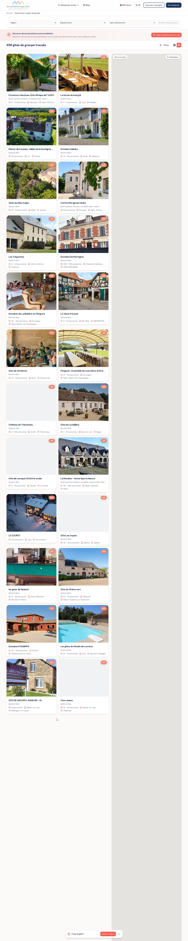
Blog (88, 5)
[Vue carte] (179, 45)
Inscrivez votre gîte (154, 5)
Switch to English (108, 934)
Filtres (166, 45)
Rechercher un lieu (68, 5)
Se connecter (173, 5)
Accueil (10, 13)
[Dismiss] (118, 933)
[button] (165, 537)
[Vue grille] (174, 45)
